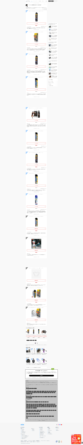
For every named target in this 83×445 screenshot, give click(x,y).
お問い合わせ (22, 440)
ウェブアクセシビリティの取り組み (31, 440)
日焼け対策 (27, 405)
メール (57, 429)
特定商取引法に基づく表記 (23, 441)
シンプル (27, 411)
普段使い (35, 411)
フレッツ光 (41, 430)
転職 (32, 391)
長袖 (55, 405)
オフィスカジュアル (29, 391)
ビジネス (27, 391)
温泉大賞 (33, 429)
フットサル (48, 392)
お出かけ (31, 340)
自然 (31, 411)
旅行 (55, 391)
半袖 (53, 405)
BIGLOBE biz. (41, 428)
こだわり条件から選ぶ (51, 85)
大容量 (37, 405)
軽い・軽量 (40, 405)
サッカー (52, 392)
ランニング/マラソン (45, 392)
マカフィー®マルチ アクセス (43, 436)
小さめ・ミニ (31, 405)
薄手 (51, 405)
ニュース (49, 431)
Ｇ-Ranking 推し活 (43, 420)
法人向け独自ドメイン (42, 437)
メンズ (30, 367)
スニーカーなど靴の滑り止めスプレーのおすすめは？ (36, 367)
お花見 (45, 391)
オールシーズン (28, 340)
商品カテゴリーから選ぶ (51, 82)
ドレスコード (38, 391)
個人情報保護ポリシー (38, 440)
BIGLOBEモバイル (23, 431)
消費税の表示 (25, 440)
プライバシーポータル (43, 440)
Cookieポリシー (48, 440)
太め (33, 405)
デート (51, 391)
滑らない (35, 340)
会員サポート (57, 430)
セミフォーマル (35, 391)
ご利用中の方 (56, 427)
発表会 (30, 392)
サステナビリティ (50, 430)
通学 (32, 392)
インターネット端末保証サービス (25, 435)
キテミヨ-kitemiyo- (27, 367)
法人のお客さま (41, 427)
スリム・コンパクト (42, 405)
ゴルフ (50, 392)
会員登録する (41, 375)
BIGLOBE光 (23, 429)
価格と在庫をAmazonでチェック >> (43, 69)
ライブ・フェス (43, 391)
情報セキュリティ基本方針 (29, 441)
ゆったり (36, 405)
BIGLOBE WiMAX (23, 432)
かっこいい (37, 411)
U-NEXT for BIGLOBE (24, 437)
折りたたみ (48, 405)
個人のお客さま (22, 427)
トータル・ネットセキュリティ (25, 436)
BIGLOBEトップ (38, 441)
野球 (54, 392)
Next (46, 331)
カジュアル (29, 411)
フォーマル (39, 411)
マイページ (57, 428)
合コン (53, 391)
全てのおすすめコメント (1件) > (36, 29)
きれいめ (33, 411)
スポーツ (40, 392)
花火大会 (49, 391)
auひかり (23, 430)
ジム (42, 392)
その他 (33, 340)
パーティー (40, 391)
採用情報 (49, 432)
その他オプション (23, 438)
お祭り (47, 391)
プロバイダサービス (42, 431)
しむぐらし (33, 430)
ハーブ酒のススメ (39, 420)
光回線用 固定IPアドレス (42, 432)
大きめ (29, 405)
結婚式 (36, 392)
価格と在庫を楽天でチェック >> (43, 26)
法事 (38, 392)
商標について (34, 441)
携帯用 (45, 405)
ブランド (49, 429)
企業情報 (48, 427)
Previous (26, 331)
